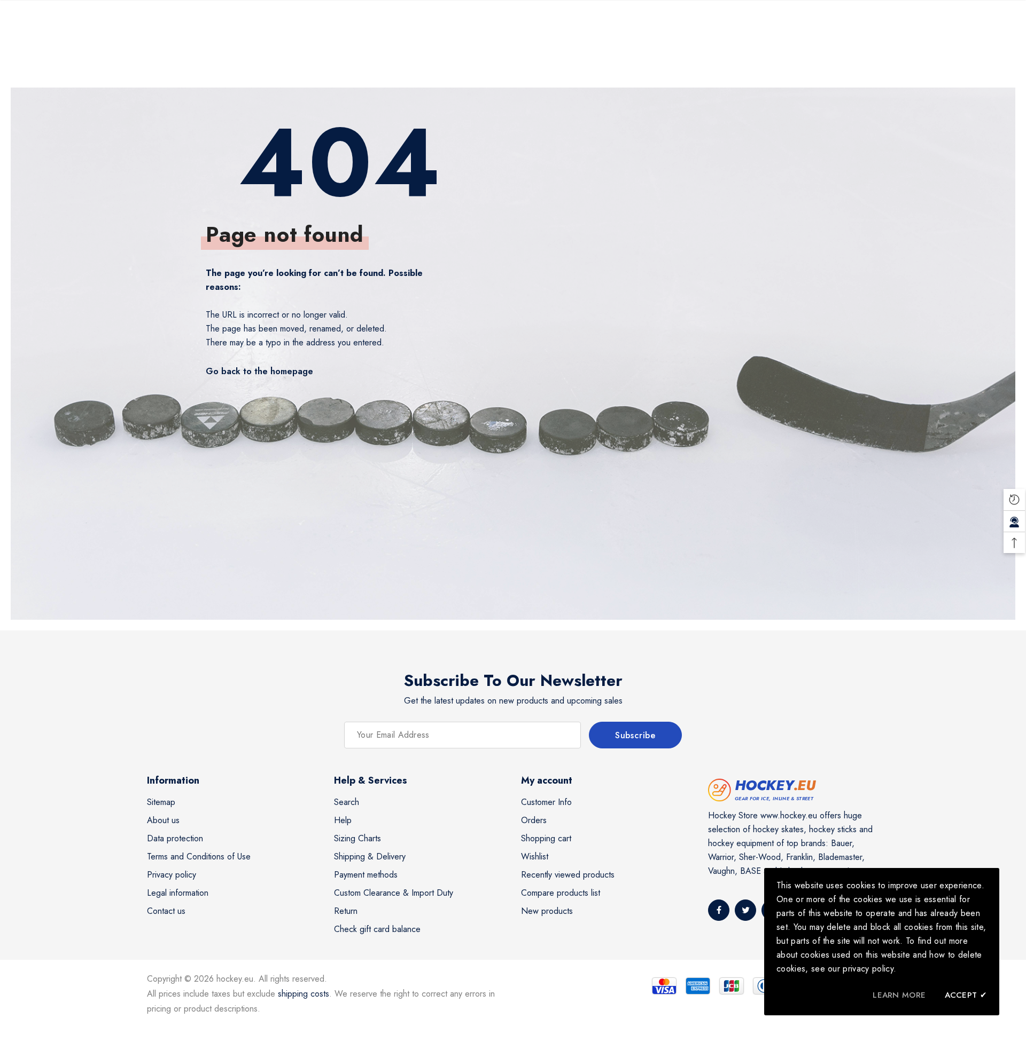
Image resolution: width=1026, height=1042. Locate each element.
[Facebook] (718, 910)
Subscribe (635, 735)
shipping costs (303, 994)
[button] (1014, 499)
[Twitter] (745, 910)
